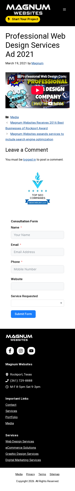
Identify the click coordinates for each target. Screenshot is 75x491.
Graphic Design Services (22, 454)
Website (17, 279)
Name (15, 227)
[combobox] (37, 303)
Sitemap (55, 474)
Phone (15, 262)
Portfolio (11, 417)
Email (15, 244)
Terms (42, 474)
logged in (29, 159)
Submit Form (23, 314)
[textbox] (37, 303)
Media (14, 117)
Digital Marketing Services (23, 460)
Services (11, 411)
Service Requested (24, 296)
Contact (10, 405)
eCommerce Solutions (20, 447)
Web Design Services (19, 441)
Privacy (30, 474)
